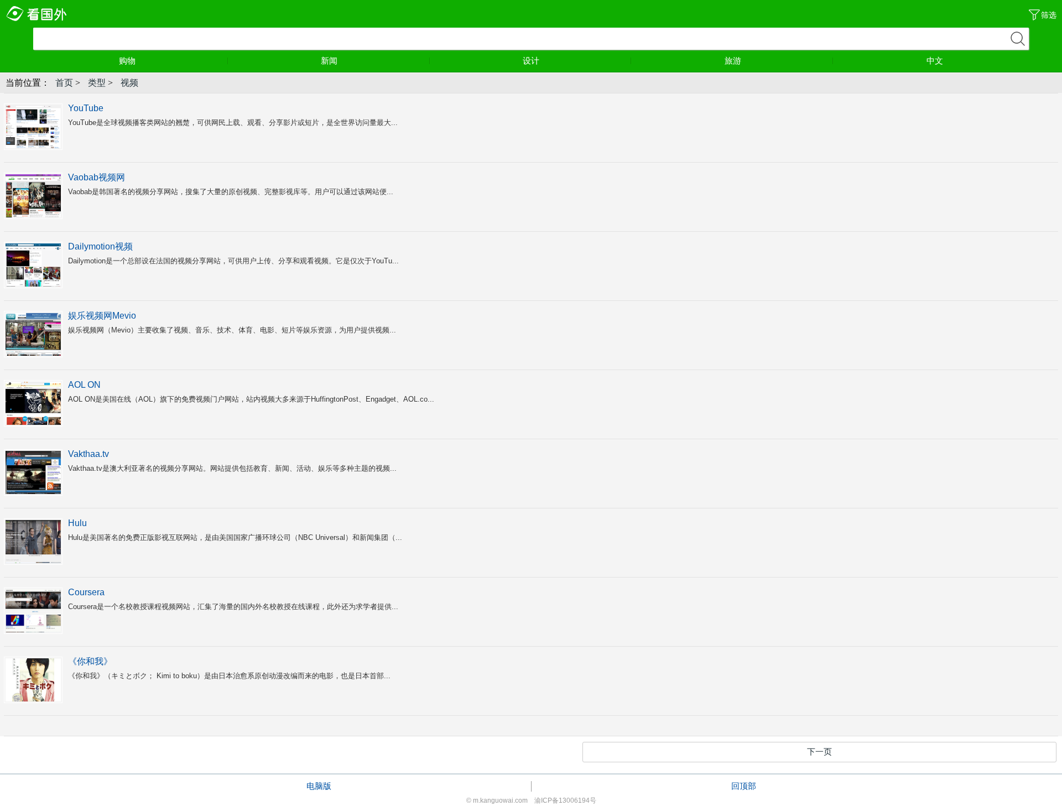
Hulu (77, 523)
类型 (97, 82)
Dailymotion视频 (100, 246)
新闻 (329, 60)
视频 (129, 82)
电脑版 (318, 786)
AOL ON (84, 384)
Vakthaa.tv (88, 454)
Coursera (86, 592)
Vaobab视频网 (96, 177)
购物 (127, 60)
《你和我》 (90, 661)
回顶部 (743, 786)
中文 (934, 60)
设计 (531, 60)
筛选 (1048, 15)
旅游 (733, 60)
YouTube (85, 108)
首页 (64, 82)
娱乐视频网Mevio (102, 315)
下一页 (819, 751)
